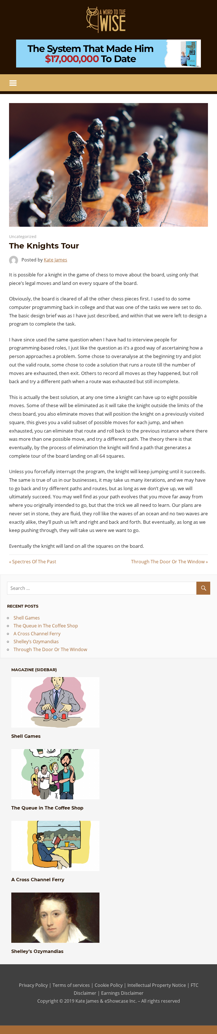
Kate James (55, 260)
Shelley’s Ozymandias (36, 641)
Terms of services (71, 985)
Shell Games (27, 618)
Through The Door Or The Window (168, 562)
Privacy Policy (33, 985)
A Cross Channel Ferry (37, 634)
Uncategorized (22, 236)
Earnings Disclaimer (122, 993)
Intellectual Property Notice (156, 985)
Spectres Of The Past (34, 562)
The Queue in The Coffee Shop (46, 626)
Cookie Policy (109, 985)
